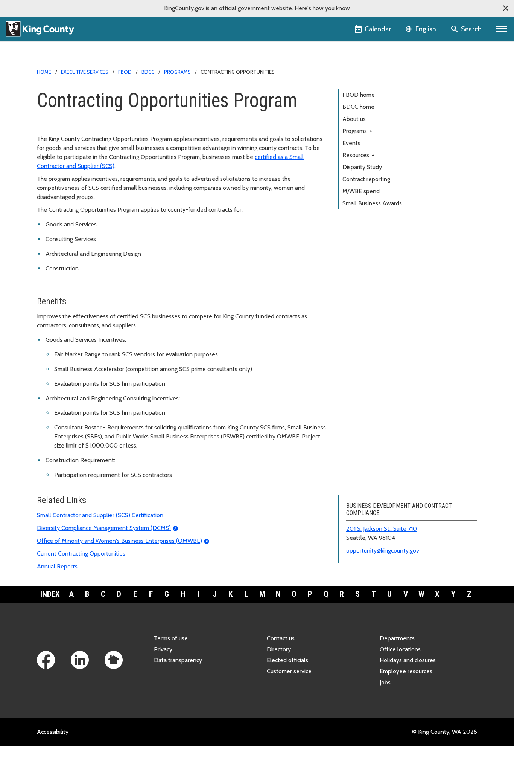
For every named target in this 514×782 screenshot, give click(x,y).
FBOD (125, 72)
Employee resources (406, 671)
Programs (177, 72)
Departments (397, 638)
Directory (279, 649)
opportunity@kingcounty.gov (382, 550)
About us (354, 118)
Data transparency (178, 660)
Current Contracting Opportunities (81, 553)
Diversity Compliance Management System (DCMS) (104, 528)
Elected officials (287, 660)
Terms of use (171, 638)
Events (351, 143)
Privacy (163, 649)
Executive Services (84, 72)
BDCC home (358, 106)
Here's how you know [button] (322, 8)
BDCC (147, 72)
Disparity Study (362, 167)
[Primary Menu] (502, 29)
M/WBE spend (361, 191)
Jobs (385, 682)
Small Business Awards (372, 203)
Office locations (400, 649)
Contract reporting (366, 179)
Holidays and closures (408, 660)
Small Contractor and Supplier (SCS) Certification (100, 515)
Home (44, 72)
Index (50, 594)
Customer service (289, 671)
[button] (505, 8)
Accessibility (52, 731)
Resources (358, 155)
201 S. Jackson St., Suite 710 (381, 528)
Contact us (281, 638)
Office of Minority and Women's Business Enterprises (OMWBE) (119, 540)
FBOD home (358, 94)
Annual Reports (57, 566)
